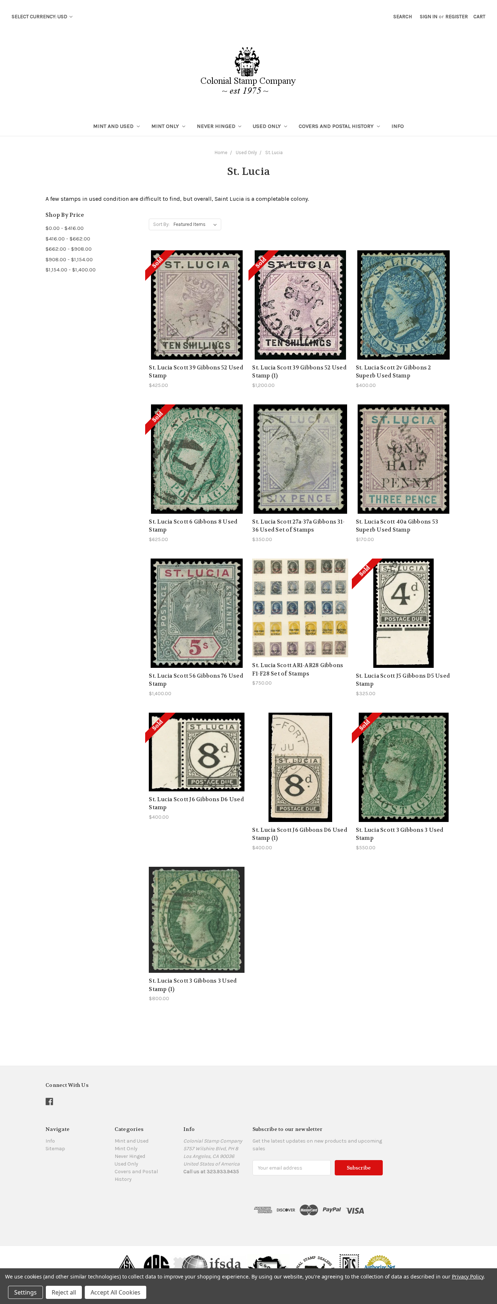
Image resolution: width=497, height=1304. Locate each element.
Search (402, 16)
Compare (194, 301)
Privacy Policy (468, 1276)
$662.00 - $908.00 (68, 249)
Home (221, 152)
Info (397, 126)
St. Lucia (274, 152)
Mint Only (165, 126)
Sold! (197, 314)
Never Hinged (217, 126)
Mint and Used (114, 126)
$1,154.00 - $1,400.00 (70, 269)
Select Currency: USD (40, 16)
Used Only (267, 126)
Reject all (64, 1292)
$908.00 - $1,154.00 (69, 259)
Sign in (428, 16)
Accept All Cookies (115, 1292)
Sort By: (161, 224)
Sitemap (55, 1149)
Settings (25, 1292)
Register (456, 16)
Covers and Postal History (337, 126)
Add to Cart (403, 318)
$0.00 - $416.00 (64, 228)
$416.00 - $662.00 (67, 238)
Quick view (197, 288)
